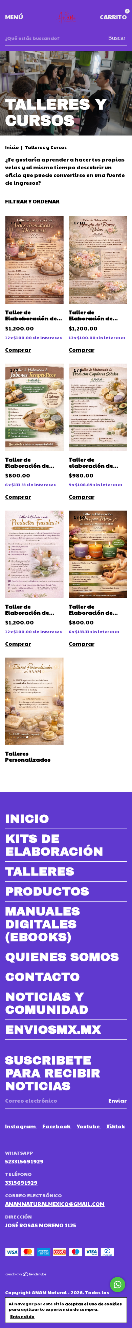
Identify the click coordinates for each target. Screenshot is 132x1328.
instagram (21, 1126)
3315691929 (21, 1182)
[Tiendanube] (26, 1274)
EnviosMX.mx (53, 1029)
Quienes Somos (62, 957)
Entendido (22, 1316)
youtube (89, 1126)
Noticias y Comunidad (46, 1003)
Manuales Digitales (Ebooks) (42, 924)
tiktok (115, 1126)
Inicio (12, 147)
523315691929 (24, 1161)
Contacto (42, 976)
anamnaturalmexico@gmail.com (55, 1204)
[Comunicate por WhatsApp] (117, 1284)
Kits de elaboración (54, 845)
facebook (56, 1126)
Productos (47, 891)
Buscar (116, 38)
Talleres (39, 871)
